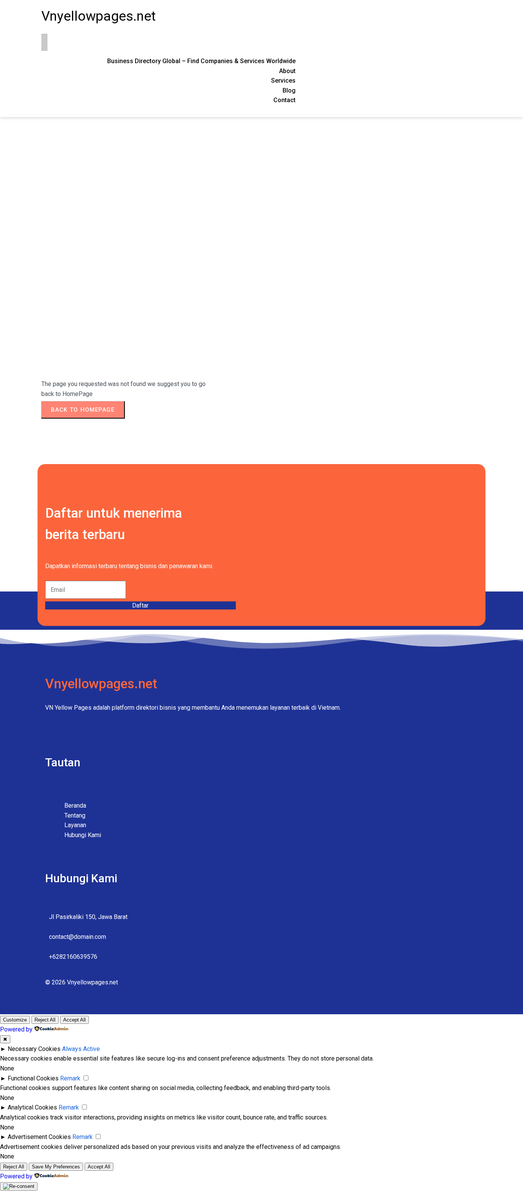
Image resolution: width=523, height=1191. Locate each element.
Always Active (81, 1049)
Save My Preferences (56, 1167)
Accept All (74, 1020)
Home (49, 226)
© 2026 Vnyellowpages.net (81, 982)
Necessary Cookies (34, 1049)
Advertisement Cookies (39, 1136)
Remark (70, 1078)
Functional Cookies (33, 1078)
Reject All (45, 1020)
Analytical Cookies (32, 1107)
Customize (15, 1020)
